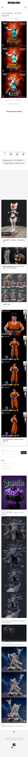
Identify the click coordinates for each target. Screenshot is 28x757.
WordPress (13, 739)
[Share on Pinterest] (17, 153)
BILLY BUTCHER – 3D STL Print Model (11, 644)
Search (2, 450)
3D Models (3, 510)
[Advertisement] (14, 136)
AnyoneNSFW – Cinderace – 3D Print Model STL (14, 240)
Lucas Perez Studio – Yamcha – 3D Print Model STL (13, 440)
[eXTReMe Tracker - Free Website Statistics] (14, 745)
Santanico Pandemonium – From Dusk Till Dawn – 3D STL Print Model (13, 267)
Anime (2, 724)
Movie (16, 18)
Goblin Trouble (6, 304)
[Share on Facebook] (11, 153)
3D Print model (6, 463)
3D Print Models (9, 510)
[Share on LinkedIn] (23, 153)
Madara (11, 18)
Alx (22, 739)
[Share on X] (4, 153)
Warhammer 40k (6, 468)
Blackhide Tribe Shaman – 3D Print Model (12, 726)
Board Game (5, 465)
